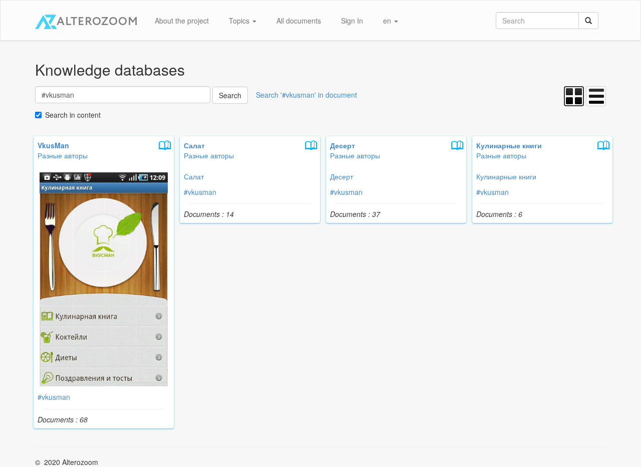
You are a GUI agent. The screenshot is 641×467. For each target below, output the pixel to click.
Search (230, 95)
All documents (298, 21)
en (388, 21)
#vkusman (54, 397)
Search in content (73, 115)
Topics (240, 21)
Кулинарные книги (506, 176)
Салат (194, 176)
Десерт (341, 176)
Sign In (352, 21)
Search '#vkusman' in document (306, 95)
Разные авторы (63, 155)
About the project (182, 21)
